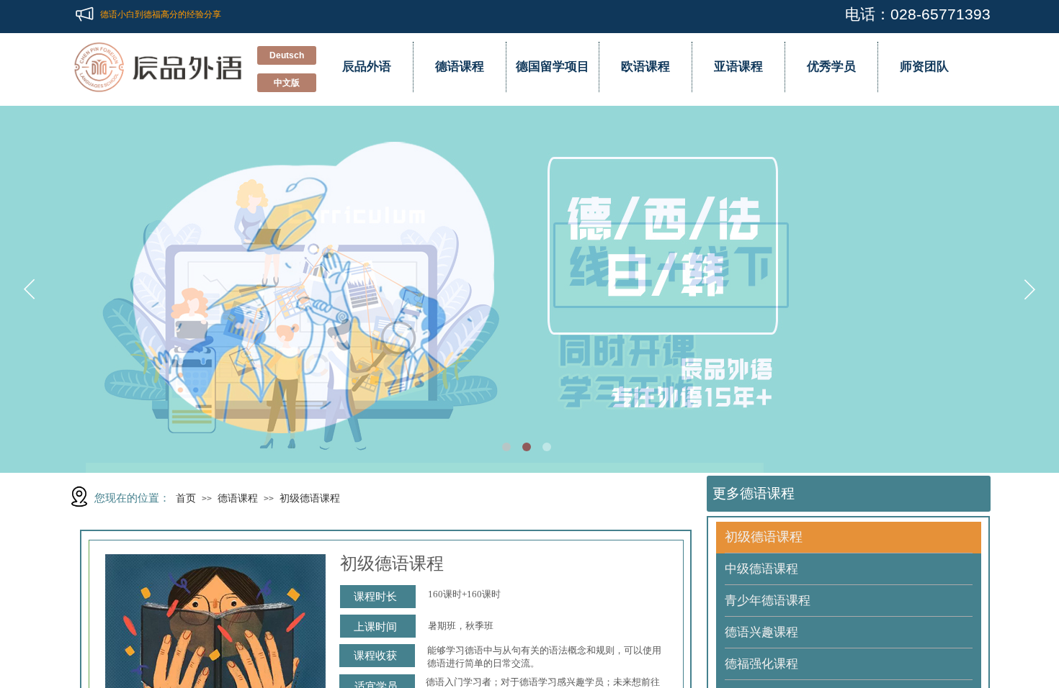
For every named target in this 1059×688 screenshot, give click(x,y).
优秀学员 (831, 66)
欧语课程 (645, 66)
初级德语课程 (310, 498)
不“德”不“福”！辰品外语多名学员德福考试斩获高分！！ (206, 8)
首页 (186, 498)
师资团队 (924, 66)
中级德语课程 (761, 569)
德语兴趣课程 (761, 632)
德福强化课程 (761, 664)
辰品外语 (366, 66)
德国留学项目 (552, 66)
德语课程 (459, 66)
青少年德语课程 (767, 600)
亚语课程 (738, 66)
